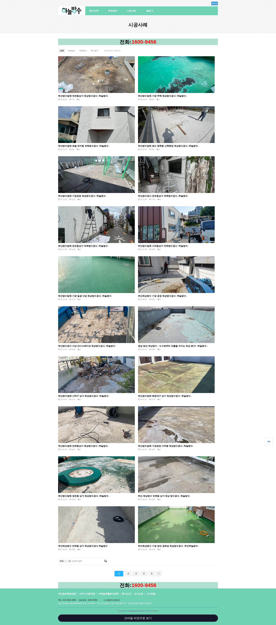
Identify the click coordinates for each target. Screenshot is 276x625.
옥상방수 (71, 51)
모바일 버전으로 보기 (138, 618)
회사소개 (93, 10)
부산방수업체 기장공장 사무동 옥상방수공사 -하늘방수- (166, 446)
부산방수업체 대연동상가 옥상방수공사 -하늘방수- (83, 96)
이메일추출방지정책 (108, 593)
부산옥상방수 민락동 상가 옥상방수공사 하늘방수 (83, 546)
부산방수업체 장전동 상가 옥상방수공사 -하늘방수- (83, 496)
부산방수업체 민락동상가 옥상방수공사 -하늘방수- (83, 446)
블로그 (150, 10)
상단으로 (269, 441)
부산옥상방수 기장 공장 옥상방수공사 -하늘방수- (162, 296)
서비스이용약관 (87, 593)
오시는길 (138, 593)
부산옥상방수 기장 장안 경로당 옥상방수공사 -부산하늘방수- (168, 546)
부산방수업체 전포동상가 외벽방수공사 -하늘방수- (83, 246)
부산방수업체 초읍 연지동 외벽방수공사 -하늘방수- (83, 146)
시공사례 (131, 10)
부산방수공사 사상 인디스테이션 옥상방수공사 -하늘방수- (87, 346)
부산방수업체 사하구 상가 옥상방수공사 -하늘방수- (83, 396)
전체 (62, 51)
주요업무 (112, 10)
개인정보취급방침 (67, 593)
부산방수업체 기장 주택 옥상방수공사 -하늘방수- (162, 96)
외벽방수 (83, 51)
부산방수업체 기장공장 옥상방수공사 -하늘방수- (82, 196)
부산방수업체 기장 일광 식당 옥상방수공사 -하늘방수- (85, 296)
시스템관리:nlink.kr (111, 600)
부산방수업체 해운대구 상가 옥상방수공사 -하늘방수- (164, 396)
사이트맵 (150, 593)
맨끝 (158, 573)
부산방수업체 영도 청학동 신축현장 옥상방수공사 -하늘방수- (168, 146)
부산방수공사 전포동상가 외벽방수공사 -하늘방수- (163, 196)
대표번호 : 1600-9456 (88, 600)
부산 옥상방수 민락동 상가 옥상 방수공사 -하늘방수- (164, 496)
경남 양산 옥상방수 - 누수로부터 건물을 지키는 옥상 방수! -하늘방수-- (173, 346)
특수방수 (94, 51)
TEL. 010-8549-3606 (67, 600)
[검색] (105, 561)
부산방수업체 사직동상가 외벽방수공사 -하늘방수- (163, 246)
